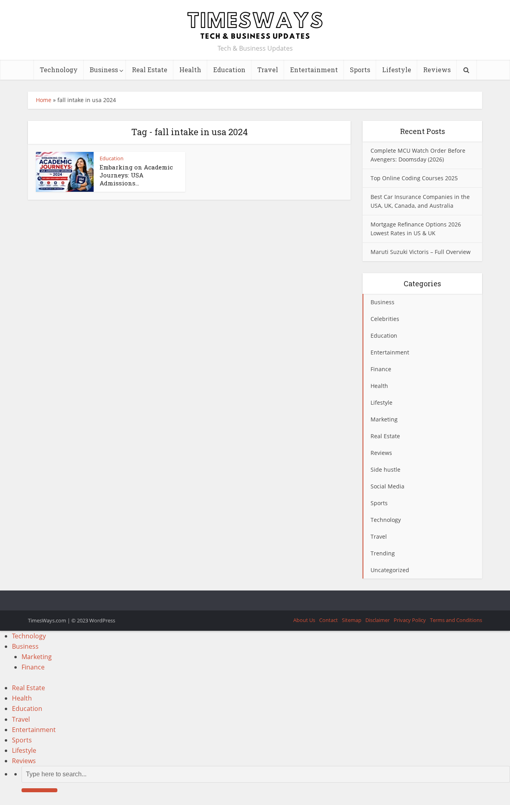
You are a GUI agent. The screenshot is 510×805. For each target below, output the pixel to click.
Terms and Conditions (456, 620)
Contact (328, 620)
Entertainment (314, 69)
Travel (267, 69)
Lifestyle (396, 69)
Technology (59, 69)
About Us (304, 620)
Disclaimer (377, 620)
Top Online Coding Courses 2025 (414, 178)
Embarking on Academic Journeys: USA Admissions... (136, 175)
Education (229, 69)
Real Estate (149, 69)
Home (43, 100)
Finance (33, 667)
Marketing (37, 656)
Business (104, 69)
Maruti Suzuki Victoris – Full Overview (421, 252)
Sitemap (351, 620)
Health (190, 69)
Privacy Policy (410, 620)
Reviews (437, 69)
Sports (360, 69)
